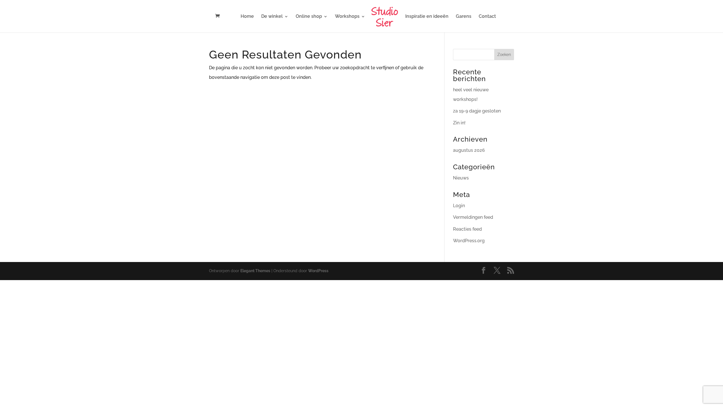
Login (459, 205)
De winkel (272, 16)
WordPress (318, 271)
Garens (463, 16)
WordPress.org (469, 240)
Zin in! (459, 122)
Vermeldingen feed (473, 217)
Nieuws (461, 178)
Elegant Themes (255, 271)
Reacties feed (467, 229)
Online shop (309, 16)
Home (247, 16)
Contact (487, 16)
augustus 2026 (469, 150)
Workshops (347, 16)
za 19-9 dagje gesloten (477, 111)
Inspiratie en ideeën (426, 16)
